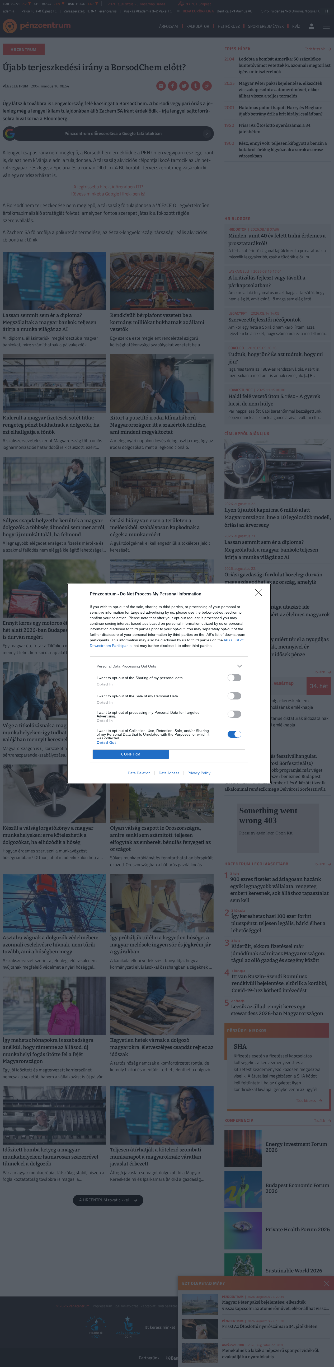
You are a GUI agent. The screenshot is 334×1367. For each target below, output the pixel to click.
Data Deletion (139, 773)
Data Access (169, 773)
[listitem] (169, 666)
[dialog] (169, 683)
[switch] (234, 677)
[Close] (260, 594)
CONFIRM (131, 754)
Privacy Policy (198, 773)
